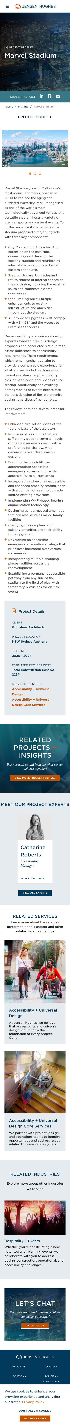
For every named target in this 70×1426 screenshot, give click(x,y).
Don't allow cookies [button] (35, 1410)
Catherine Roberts (33, 851)
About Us (18, 1366)
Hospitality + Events (22, 1241)
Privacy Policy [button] (33, 1402)
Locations (18, 1376)
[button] (30, 173)
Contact (51, 1366)
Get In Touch (35, 1325)
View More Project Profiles (35, 777)
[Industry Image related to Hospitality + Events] (35, 1218)
